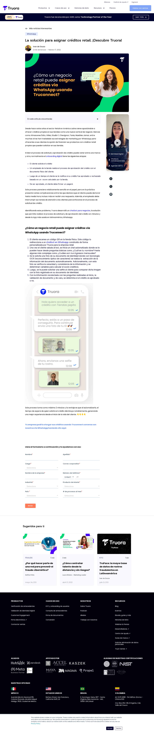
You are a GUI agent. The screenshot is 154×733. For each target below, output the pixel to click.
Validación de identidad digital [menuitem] (23, 611)
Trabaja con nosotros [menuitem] (88, 620)
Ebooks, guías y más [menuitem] (123, 615)
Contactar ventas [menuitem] (18, 624)
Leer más (139, 17)
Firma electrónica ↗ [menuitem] (19, 620)
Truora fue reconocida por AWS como (78, 17)
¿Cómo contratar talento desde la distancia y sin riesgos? (76, 567)
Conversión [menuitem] (50, 620)
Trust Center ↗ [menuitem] (121, 649)
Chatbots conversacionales (117, 160)
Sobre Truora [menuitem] (85, 606)
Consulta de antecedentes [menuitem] (56, 611)
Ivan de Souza (39, 47)
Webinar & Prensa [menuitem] (122, 624)
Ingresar (135, 2)
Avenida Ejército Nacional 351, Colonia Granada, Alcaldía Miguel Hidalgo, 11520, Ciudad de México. (24, 699)
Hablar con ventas (140, 8)
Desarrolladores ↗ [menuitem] (122, 629)
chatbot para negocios (80, 210)
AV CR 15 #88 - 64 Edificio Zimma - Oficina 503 (129, 698)
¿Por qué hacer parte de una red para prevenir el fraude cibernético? (39, 567)
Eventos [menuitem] (118, 611)
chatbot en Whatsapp (57, 242)
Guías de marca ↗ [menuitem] (122, 638)
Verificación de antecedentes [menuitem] (23, 606)
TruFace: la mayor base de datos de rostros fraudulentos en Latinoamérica (113, 568)
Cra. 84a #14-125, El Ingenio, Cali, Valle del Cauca (128, 704)
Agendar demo (116, 165)
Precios (113, 8)
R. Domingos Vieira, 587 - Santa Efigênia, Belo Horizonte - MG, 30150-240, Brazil (92, 699)
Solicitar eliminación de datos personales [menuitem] (126, 643)
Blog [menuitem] (116, 606)
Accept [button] (109, 728)
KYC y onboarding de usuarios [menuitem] (57, 606)
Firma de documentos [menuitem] (54, 615)
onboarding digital (54, 156)
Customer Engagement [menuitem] (20, 615)
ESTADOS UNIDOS (54, 693)
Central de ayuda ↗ (121, 2)
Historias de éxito (82, 8)
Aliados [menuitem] (83, 615)
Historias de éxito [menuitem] (121, 620)
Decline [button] (118, 728)
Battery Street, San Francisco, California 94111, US (57, 698)
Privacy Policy (35, 724)
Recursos (98, 8)
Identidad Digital (116, 153)
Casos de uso (61, 8)
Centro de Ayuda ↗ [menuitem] (122, 634)
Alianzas (107, 2)
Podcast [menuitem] (83, 611)
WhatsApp (31, 34)
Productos (42, 8)
